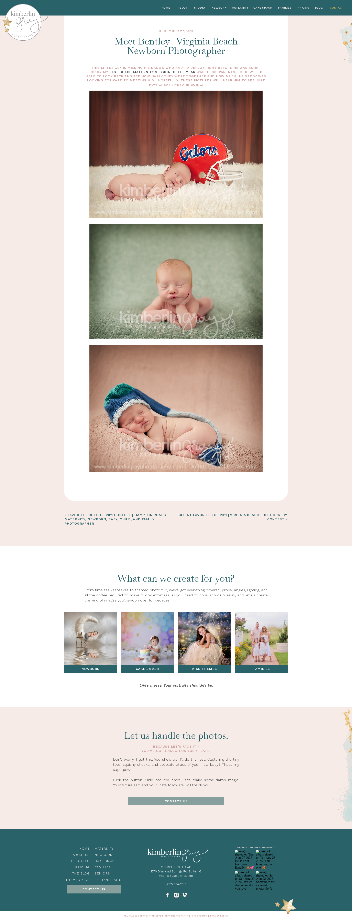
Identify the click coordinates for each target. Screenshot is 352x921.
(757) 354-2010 (176, 884)
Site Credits (199, 916)
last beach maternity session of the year (152, 72)
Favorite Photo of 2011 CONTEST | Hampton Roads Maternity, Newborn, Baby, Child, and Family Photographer (115, 519)
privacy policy (219, 916)
